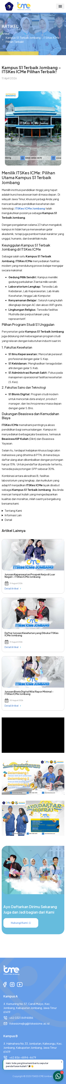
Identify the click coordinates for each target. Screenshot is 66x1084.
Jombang (30, 208)
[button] (60, 6)
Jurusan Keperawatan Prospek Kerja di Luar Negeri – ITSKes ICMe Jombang (30, 575)
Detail (8, 520)
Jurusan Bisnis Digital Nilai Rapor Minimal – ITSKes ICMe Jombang (29, 692)
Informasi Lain (13, 515)
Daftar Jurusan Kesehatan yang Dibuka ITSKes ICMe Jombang (31, 634)
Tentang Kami (13, 510)
